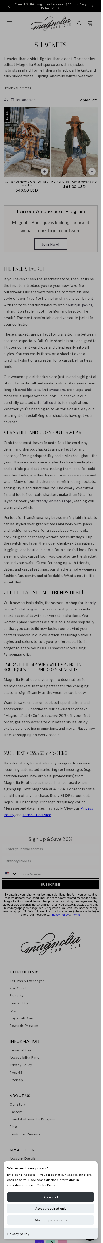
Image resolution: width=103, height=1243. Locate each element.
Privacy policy (18, 1234)
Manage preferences (51, 1220)
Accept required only (50, 1208)
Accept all (50, 1197)
